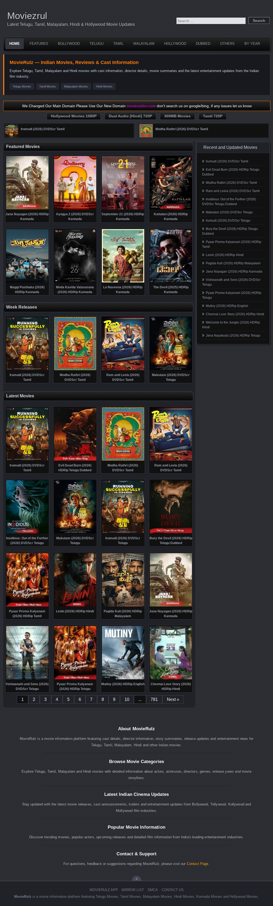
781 (154, 699)
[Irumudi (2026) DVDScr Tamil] (11, 136)
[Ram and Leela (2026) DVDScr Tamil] (123, 370)
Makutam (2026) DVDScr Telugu (229, 212)
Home (14, 44)
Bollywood (69, 44)
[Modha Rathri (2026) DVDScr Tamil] (146, 136)
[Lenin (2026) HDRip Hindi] (75, 606)
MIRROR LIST (133, 890)
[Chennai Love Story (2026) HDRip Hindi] (171, 679)
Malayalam (143, 44)
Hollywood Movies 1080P (74, 116)
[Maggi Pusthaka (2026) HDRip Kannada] (27, 282)
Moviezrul (27, 15)
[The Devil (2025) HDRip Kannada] (171, 282)
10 (127, 699)
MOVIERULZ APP (104, 890)
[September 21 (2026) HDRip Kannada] (123, 209)
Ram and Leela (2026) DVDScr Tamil (233, 191)
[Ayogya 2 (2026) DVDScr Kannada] (75, 209)
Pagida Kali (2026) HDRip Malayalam (233, 263)
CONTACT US (173, 890)
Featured (39, 44)
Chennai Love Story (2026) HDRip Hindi (235, 314)
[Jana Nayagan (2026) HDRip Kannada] (27, 209)
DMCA (153, 890)
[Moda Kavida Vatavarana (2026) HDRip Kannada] (75, 282)
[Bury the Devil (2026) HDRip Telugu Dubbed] (171, 533)
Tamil (118, 44)
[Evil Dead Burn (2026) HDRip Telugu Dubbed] (75, 460)
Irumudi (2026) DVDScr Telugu (228, 220)
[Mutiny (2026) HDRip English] (123, 679)
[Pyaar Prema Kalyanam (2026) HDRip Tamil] (27, 606)
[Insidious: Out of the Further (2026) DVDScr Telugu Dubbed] (27, 533)
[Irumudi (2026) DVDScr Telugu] (123, 533)
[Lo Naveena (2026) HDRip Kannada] (123, 282)
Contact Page (197, 864)
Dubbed (203, 44)
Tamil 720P (212, 116)
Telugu (96, 44)
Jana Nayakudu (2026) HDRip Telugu (233, 335)
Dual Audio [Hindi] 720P (130, 116)
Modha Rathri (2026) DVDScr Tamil (231, 183)
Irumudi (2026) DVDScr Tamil (227, 161)
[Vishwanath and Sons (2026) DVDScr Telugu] (27, 679)
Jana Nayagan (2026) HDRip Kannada (234, 271)
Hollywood (175, 44)
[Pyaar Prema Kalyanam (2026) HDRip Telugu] (75, 679)
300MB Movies (177, 116)
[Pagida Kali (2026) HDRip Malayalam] (123, 606)
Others (227, 44)
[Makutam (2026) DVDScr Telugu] (171, 370)
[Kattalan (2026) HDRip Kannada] (171, 209)
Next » (173, 699)
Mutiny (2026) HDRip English (227, 306)
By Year (252, 44)
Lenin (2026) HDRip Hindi (225, 255)
